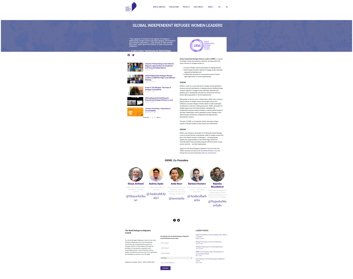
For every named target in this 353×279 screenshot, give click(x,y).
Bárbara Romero (197, 183)
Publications (174, 7)
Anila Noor (176, 183)
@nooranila (176, 198)
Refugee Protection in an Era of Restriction (209, 242)
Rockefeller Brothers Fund (209, 151)
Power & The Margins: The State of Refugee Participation (158, 89)
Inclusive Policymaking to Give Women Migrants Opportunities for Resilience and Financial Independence (159, 66)
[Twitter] (133, 55)
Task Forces (198, 7)
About (210, 7)
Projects (186, 7)
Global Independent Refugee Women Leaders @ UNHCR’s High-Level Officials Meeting (160, 78)
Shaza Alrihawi (136, 183)
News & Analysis (159, 7)
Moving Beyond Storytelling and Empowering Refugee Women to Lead (159, 99)
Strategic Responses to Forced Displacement (209, 247)
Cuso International (210, 153)
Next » (159, 117)
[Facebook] (128, 55)
